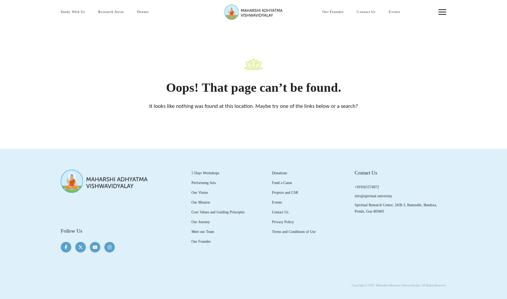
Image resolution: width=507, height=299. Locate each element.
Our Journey (200, 222)
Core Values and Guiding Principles (218, 212)
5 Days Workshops (205, 173)
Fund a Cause (282, 183)
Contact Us (366, 12)
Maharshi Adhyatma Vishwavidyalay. (398, 285)
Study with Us (73, 12)
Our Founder (333, 12)
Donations (279, 173)
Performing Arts (203, 183)
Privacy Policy (283, 222)
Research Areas (111, 12)
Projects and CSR (285, 192)
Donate (143, 12)
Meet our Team (202, 231)
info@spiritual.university (373, 196)
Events (394, 12)
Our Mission (200, 202)
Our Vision (199, 192)
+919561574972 (367, 187)
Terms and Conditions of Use (294, 231)
